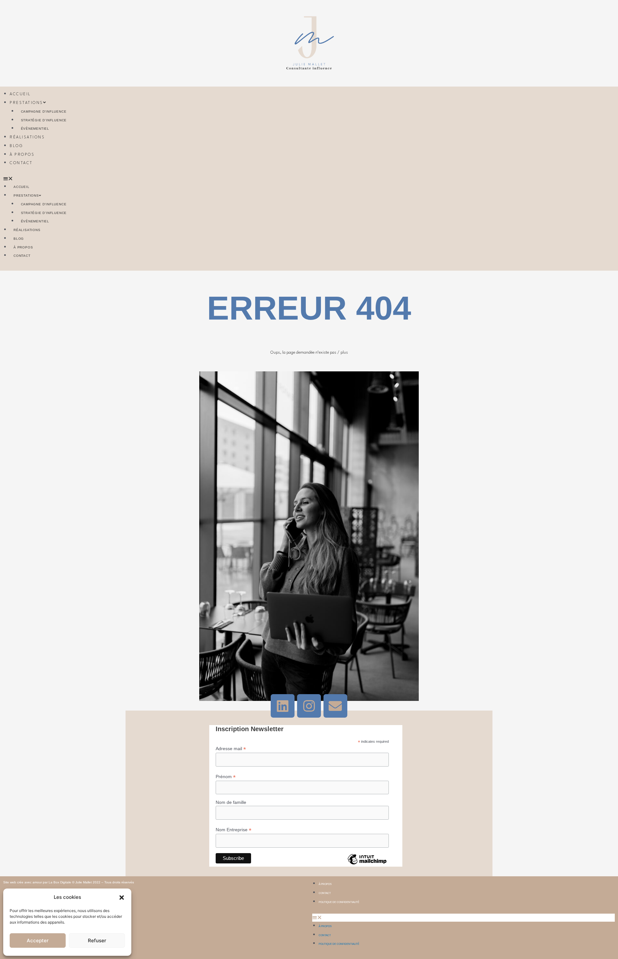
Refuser (97, 940)
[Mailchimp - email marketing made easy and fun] (367, 864)
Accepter (38, 940)
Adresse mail (231, 749)
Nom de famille (231, 802)
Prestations (26, 103)
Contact (21, 163)
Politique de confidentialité (339, 902)
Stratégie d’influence (44, 120)
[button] (121, 897)
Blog (16, 146)
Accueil (20, 94)
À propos (22, 155)
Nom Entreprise (233, 830)
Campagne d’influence (44, 111)
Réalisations (27, 137)
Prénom (226, 777)
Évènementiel (35, 128)
